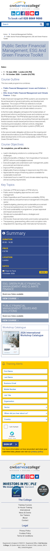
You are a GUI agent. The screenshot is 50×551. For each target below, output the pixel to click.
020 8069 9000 (32, 18)
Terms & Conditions (25, 536)
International (25, 510)
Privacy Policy (25, 531)
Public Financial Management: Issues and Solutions (24, 88)
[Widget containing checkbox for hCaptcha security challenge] (12, 431)
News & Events (25, 513)
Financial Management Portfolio (21, 34)
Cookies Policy (25, 533)
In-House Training (25, 507)
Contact (25, 520)
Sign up (8, 444)
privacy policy (37, 452)
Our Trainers (25, 515)
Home (5, 34)
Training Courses (25, 505)
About (25, 518)
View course (9, 298)
